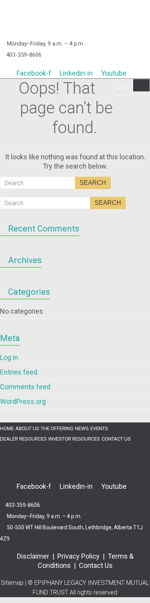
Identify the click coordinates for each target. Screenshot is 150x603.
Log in (9, 357)
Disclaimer (34, 556)
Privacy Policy (78, 556)
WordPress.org (23, 401)
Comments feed (25, 387)
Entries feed (18, 372)
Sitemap (12, 582)
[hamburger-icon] (141, 85)
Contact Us (96, 565)
